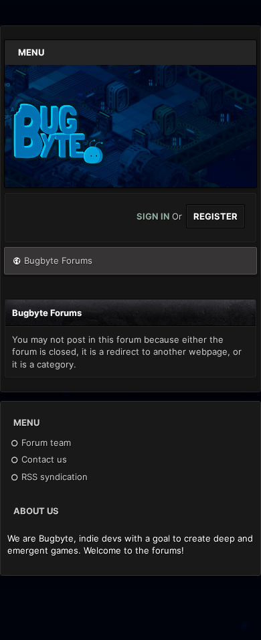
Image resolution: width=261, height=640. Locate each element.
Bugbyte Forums (58, 260)
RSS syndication (53, 476)
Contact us (43, 459)
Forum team (45, 442)
